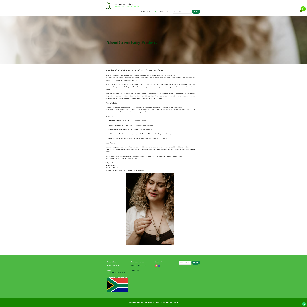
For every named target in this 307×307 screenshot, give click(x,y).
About (156, 11)
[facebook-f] (159, 265)
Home (143, 11)
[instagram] (156, 265)
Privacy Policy (135, 270)
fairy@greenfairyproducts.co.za (116, 272)
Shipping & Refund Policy (138, 265)
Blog (161, 11)
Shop (148, 11)
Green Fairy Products (123, 4)
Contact (168, 11)
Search (196, 11)
